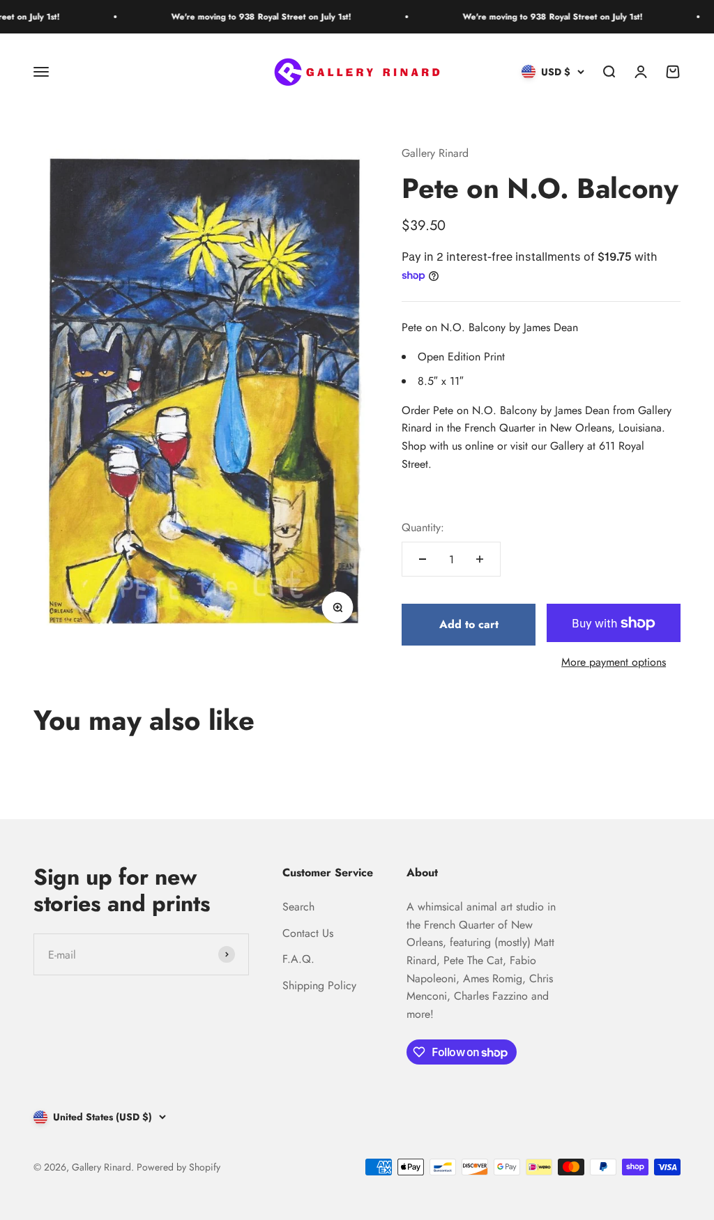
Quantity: (423, 527)
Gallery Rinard (435, 153)
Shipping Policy (319, 985)
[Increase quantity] (479, 559)
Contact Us (307, 933)
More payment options (613, 662)
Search (298, 907)
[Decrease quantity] (422, 559)
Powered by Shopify (178, 1167)
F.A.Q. (298, 959)
